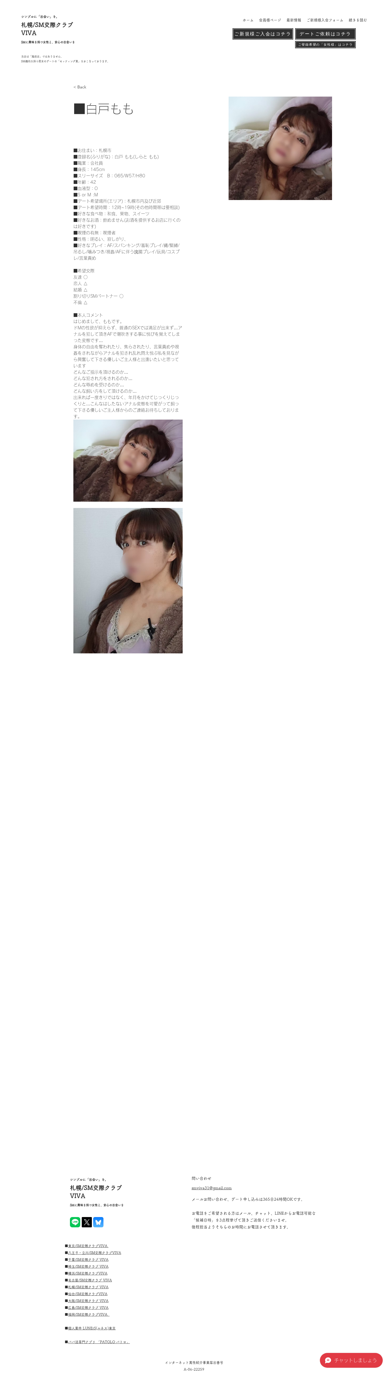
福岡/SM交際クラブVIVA (89, 1314)
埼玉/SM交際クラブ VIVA (88, 1266)
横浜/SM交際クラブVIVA (87, 1273)
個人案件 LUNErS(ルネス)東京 (92, 1328)
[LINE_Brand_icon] (75, 1222)
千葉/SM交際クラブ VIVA (88, 1259)
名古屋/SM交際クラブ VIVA (90, 1280)
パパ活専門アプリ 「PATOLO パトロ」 (99, 1342)
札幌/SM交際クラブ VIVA (88, 1287)
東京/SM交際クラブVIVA (88, 1246)
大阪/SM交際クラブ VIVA (88, 1301)
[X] (87, 1222)
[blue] (98, 1222)
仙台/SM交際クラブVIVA (87, 1294)
